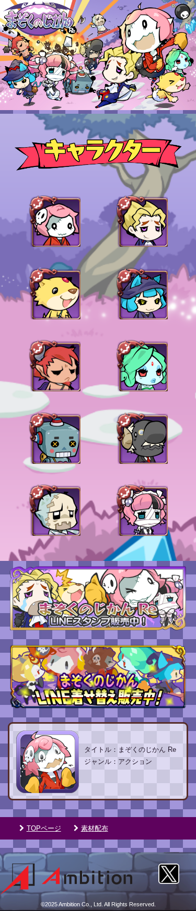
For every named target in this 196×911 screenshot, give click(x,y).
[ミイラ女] (142, 510)
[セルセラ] (142, 293)
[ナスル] (142, 365)
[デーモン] (54, 365)
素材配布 (94, 828)
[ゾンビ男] (54, 510)
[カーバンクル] (54, 293)
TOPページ (44, 828)
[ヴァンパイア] (142, 221)
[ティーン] (142, 438)
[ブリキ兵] (54, 438)
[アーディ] (54, 221)
